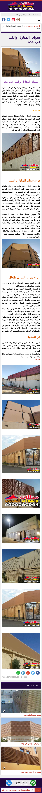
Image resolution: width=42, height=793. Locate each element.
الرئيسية (37, 26)
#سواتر (37, 359)
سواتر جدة (28, 26)
